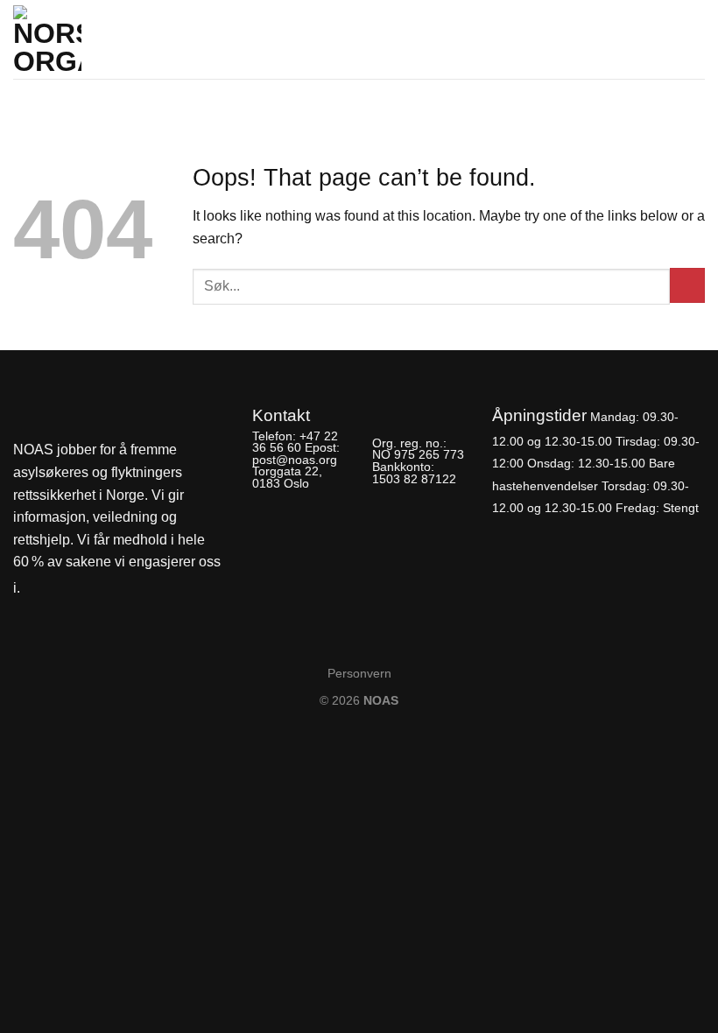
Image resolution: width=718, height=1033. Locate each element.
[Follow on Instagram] (67, 589)
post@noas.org (294, 460)
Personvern (359, 673)
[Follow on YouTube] (97, 589)
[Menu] (694, 34)
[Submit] (687, 285)
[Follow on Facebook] (38, 589)
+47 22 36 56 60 (295, 442)
